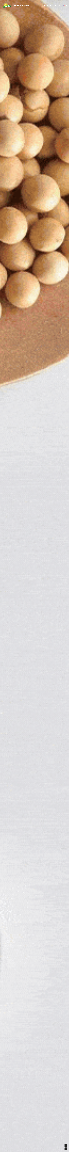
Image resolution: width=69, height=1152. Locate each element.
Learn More (10, 1140)
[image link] (7, 5)
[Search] (60, 5)
